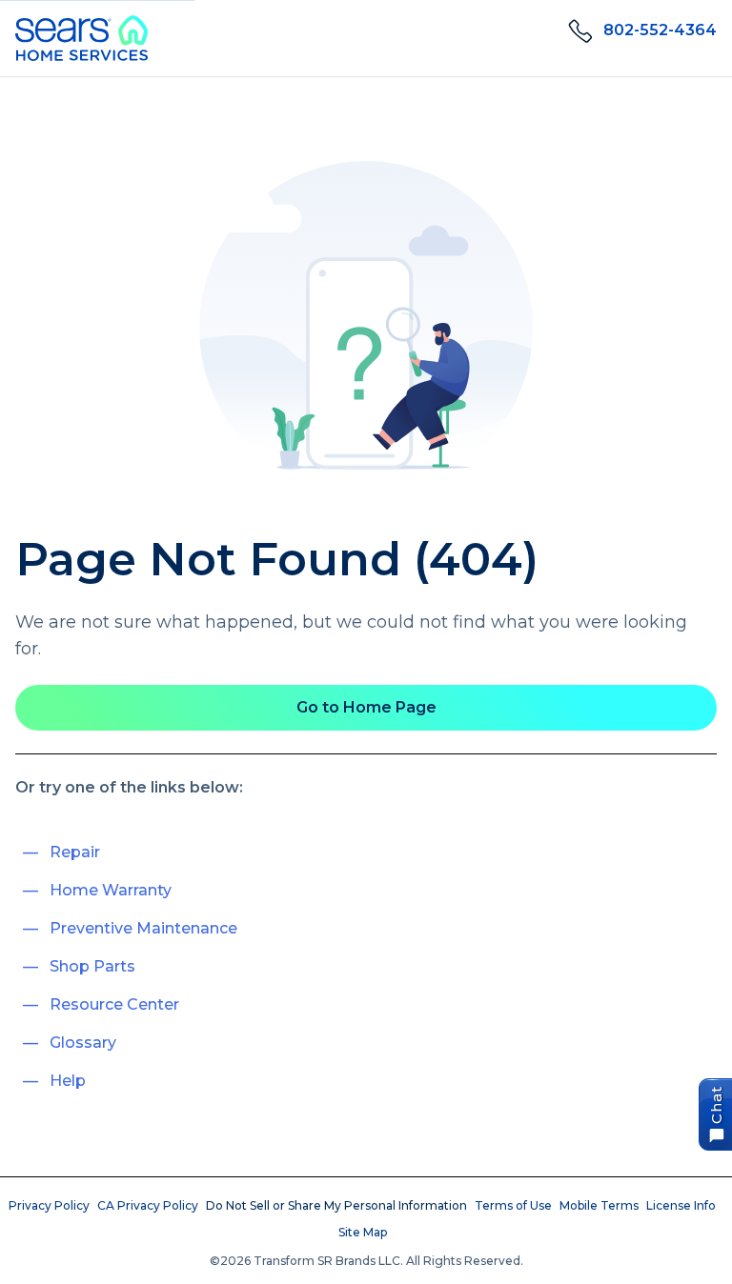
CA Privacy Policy (147, 1205)
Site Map (362, 1232)
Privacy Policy (49, 1205)
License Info (681, 1205)
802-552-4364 (660, 30)
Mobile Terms (599, 1205)
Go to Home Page (366, 707)
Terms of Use (513, 1205)
